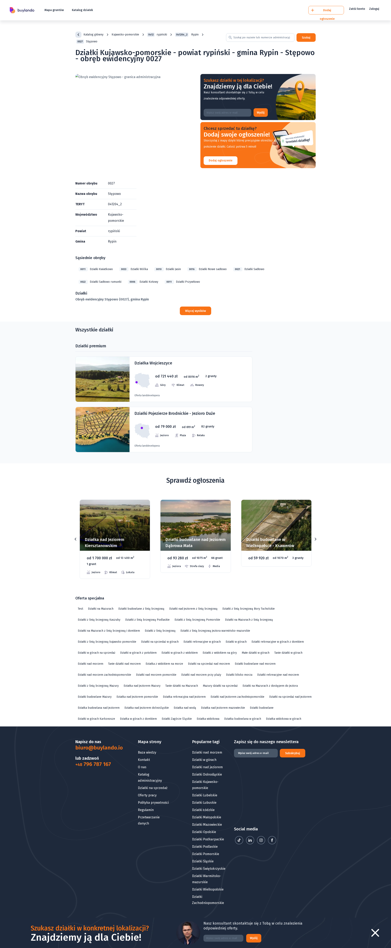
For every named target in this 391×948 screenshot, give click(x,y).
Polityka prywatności (153, 803)
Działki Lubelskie (204, 795)
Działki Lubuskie (204, 803)
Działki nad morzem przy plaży (201, 675)
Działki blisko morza (239, 675)
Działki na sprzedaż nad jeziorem (290, 697)
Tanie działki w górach (288, 652)
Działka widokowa (208, 719)
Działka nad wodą (185, 708)
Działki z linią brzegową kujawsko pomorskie (107, 641)
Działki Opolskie (204, 832)
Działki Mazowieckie (207, 825)
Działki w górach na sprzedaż (96, 652)
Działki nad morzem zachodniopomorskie (104, 675)
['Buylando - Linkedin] (250, 843)
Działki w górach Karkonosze (96, 719)
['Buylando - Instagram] (261, 843)
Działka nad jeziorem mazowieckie (223, 708)
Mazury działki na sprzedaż (220, 686)
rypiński (157, 34)
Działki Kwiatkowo (96, 269)
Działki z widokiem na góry (220, 652)
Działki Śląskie (203, 861)
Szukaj (306, 37)
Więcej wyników (195, 311)
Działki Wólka (134, 269)
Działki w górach (236, 641)
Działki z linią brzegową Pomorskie (197, 619)
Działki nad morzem (90, 663)
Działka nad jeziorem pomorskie (137, 697)
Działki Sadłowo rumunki (100, 282)
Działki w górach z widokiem (179, 652)
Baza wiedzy (147, 752)
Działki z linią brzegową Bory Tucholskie (248, 608)
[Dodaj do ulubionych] (142, 509)
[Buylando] (22, 10)
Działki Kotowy (144, 282)
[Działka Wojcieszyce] (164, 379)
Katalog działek (82, 10)
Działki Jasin (168, 269)
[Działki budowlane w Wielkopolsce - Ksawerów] (195, 533)
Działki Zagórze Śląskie (177, 719)
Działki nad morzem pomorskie (156, 675)
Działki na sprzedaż (152, 788)
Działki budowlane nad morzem (255, 663)
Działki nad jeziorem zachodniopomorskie (237, 697)
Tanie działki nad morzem (124, 663)
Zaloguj (374, 9)
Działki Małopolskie (206, 817)
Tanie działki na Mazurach (181, 686)
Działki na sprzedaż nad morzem (209, 663)
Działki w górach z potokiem (138, 652)
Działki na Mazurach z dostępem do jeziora (270, 686)
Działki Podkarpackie (208, 839)
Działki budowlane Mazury (95, 697)
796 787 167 (93, 764)
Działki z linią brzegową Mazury (98, 686)
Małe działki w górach (255, 652)
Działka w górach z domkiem (138, 719)
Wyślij (261, 112)
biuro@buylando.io (96, 748)
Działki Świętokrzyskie (208, 869)
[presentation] (75, 539)
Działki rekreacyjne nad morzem (278, 675)
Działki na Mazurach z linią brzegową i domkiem (109, 630)
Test (80, 608)
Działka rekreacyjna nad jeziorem (184, 697)
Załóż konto (357, 9)
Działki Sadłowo (249, 269)
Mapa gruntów (54, 10)
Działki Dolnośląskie (207, 774)
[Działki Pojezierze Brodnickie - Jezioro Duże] (164, 429)
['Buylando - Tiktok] (239, 843)
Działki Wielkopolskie (208, 889)
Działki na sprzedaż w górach (160, 641)
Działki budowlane (261, 708)
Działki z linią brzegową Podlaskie (147, 619)
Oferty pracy (147, 795)
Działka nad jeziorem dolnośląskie (146, 708)
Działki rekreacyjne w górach (202, 641)
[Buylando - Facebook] (272, 843)
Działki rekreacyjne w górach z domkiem (278, 641)
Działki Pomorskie (205, 854)
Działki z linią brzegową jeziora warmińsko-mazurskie (215, 630)
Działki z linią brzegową (160, 630)
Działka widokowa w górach (283, 719)
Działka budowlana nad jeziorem (99, 708)
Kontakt (144, 760)
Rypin (187, 34)
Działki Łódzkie (203, 810)
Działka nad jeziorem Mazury (142, 686)
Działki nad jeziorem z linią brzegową (193, 608)
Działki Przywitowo (183, 282)
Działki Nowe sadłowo (208, 269)
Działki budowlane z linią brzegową (141, 608)
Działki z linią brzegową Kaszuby (99, 619)
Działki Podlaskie (205, 847)
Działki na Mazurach (100, 608)
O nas (142, 767)
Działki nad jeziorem (207, 767)
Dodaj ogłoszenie (220, 160)
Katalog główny (93, 34)
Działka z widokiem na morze (164, 663)
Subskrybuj (292, 753)
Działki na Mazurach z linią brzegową (249, 619)
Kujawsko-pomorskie (125, 34)
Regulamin (146, 810)
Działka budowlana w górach (242, 719)
